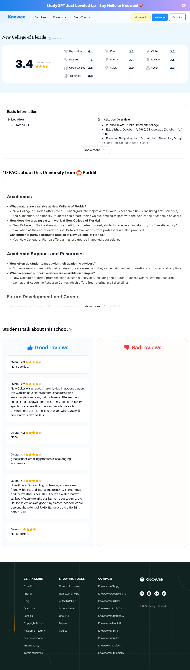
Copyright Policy (33, 623)
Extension (177, 17)
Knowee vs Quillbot (109, 601)
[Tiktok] (164, 593)
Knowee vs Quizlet (108, 638)
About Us (29, 586)
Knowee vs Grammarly (111, 652)
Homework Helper (69, 593)
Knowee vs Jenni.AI (109, 623)
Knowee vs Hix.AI (108, 630)
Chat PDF (64, 615)
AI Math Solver (67, 601)
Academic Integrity (34, 630)
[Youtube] (156, 593)
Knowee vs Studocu (109, 645)
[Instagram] (149, 593)
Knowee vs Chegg (108, 586)
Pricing (28, 593)
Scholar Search (67, 608)
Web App (160, 17)
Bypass (63, 623)
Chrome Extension (69, 586)
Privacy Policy (31, 645)
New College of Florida (24, 37)
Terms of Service (33, 652)
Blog (26, 601)
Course (63, 630)
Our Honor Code (33, 638)
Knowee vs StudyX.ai (110, 608)
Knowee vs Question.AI (111, 615)
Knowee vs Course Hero (112, 593)
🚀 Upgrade (141, 17)
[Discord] (142, 593)
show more (92, 150)
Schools (28, 615)
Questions (40, 17)
